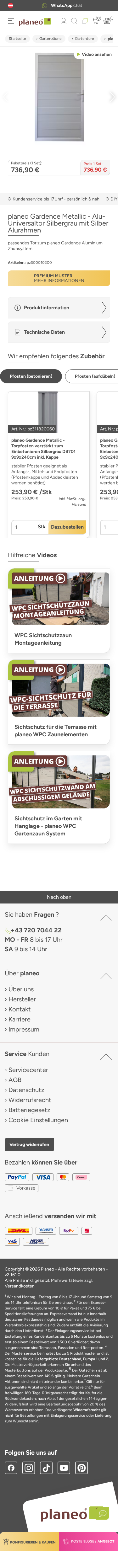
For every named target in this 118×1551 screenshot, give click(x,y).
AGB (14, 1080)
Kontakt (19, 1009)
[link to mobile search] (74, 21)
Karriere (19, 1019)
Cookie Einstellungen (38, 1120)
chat (66, 5)
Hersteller (22, 999)
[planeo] (72, 1513)
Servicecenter (28, 1070)
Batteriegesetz (29, 1110)
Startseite (17, 38)
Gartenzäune (50, 38)
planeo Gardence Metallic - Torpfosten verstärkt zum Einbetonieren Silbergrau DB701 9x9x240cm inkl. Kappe (43, 449)
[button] (10, 5)
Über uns (21, 989)
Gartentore (84, 38)
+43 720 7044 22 (36, 930)
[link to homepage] (35, 22)
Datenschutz (26, 1090)
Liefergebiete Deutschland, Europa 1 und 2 (71, 1359)
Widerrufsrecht (29, 1100)
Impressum (23, 1029)
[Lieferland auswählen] (10, 5)
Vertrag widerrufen (29, 1144)
